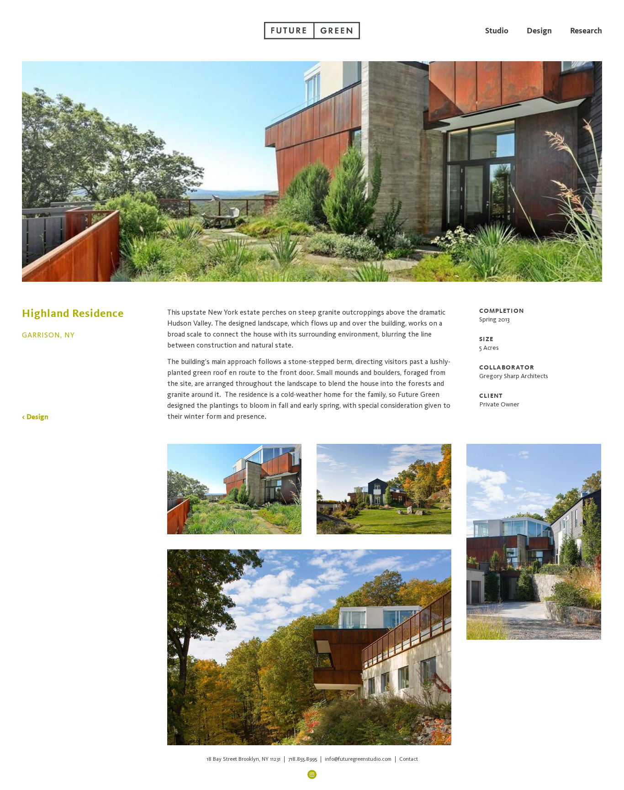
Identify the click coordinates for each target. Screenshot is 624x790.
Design (539, 31)
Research (586, 31)
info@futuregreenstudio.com (358, 759)
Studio (496, 31)
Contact (408, 759)
